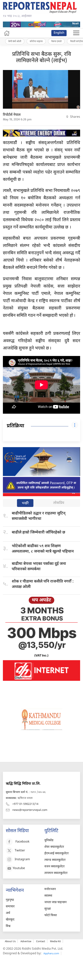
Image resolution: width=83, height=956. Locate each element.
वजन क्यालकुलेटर (54, 867)
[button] (76, 33)
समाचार (10, 907)
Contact (40, 941)
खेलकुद (10, 920)
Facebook (22, 842)
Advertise (25, 941)
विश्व (8, 926)
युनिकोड (48, 840)
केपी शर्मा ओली (14, 41)
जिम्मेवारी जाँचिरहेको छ (38, 532)
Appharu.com (51, 953)
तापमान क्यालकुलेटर (56, 873)
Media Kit (55, 941)
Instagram (22, 860)
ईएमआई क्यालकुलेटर (56, 854)
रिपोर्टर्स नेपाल (12, 115)
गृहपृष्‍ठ (10, 900)
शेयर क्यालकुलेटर (54, 847)
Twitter (20, 851)
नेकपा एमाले (56, 41)
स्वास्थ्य (48, 896)
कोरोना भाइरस (36, 41)
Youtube (19, 868)
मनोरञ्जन (50, 889)
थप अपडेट (41, 600)
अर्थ (8, 913)
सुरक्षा (47, 909)
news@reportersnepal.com (29, 810)
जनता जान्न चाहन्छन (55, 902)
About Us (10, 941)
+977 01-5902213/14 (25, 804)
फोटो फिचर (50, 915)
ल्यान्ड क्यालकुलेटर (55, 860)
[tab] (25, 503)
